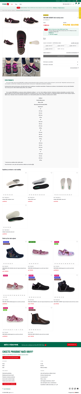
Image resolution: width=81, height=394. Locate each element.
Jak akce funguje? (54, 34)
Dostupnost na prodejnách (72, 52)
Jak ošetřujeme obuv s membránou (48, 382)
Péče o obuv (43, 379)
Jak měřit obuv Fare (75, 43)
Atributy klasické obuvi (45, 375)
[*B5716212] (40, 286)
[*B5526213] (66, 286)
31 (3, 194)
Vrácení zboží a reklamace (9, 384)
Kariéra (42, 365)
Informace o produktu (48, 62)
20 (57, 194)
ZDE (33, 164)
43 (40, 297)
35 (12, 194)
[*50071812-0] (66, 184)
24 (31, 194)
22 (60, 194)
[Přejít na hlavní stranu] (5, 4)
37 (12, 263)
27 (37, 194)
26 (35, 194)
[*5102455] (14, 319)
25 (33, 194)
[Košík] (78, 4)
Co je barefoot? (44, 377)
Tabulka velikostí (46, 52)
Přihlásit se (55, 7)
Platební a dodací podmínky (8, 377)
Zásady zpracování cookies (8, 380)
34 (9, 194)
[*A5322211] (14, 253)
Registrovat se (61, 7)
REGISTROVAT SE (72, 344)
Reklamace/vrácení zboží (8, 375)
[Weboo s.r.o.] (76, 392)
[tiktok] (75, 389)
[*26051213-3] (14, 184)
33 (7, 194)
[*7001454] (14, 286)
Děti (12, 4)
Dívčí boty (9, 10)
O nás (41, 363)
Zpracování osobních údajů (8, 379)
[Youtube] (78, 389)
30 (44, 194)
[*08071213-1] (40, 184)
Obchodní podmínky (6, 373)
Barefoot (13, 10)
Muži (21, 4)
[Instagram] (72, 389)
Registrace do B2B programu (11, 357)
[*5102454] (66, 253)
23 (29, 194)
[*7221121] (40, 319)
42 (37, 297)
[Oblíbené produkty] (75, 4)
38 (29, 297)
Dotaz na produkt (74, 67)
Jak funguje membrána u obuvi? (47, 380)
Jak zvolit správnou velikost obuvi (48, 373)
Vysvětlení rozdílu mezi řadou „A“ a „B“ (49, 384)
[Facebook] (70, 389)
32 (5, 194)
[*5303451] (40, 253)
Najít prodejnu (7, 388)
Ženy (16, 4)
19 (55, 194)
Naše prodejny (43, 367)
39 (31, 297)
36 (10, 263)
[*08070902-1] (14, 216)
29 (41, 194)
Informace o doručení (48, 64)
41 (35, 297)
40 (33, 297)
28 (39, 194)
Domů (3, 10)
